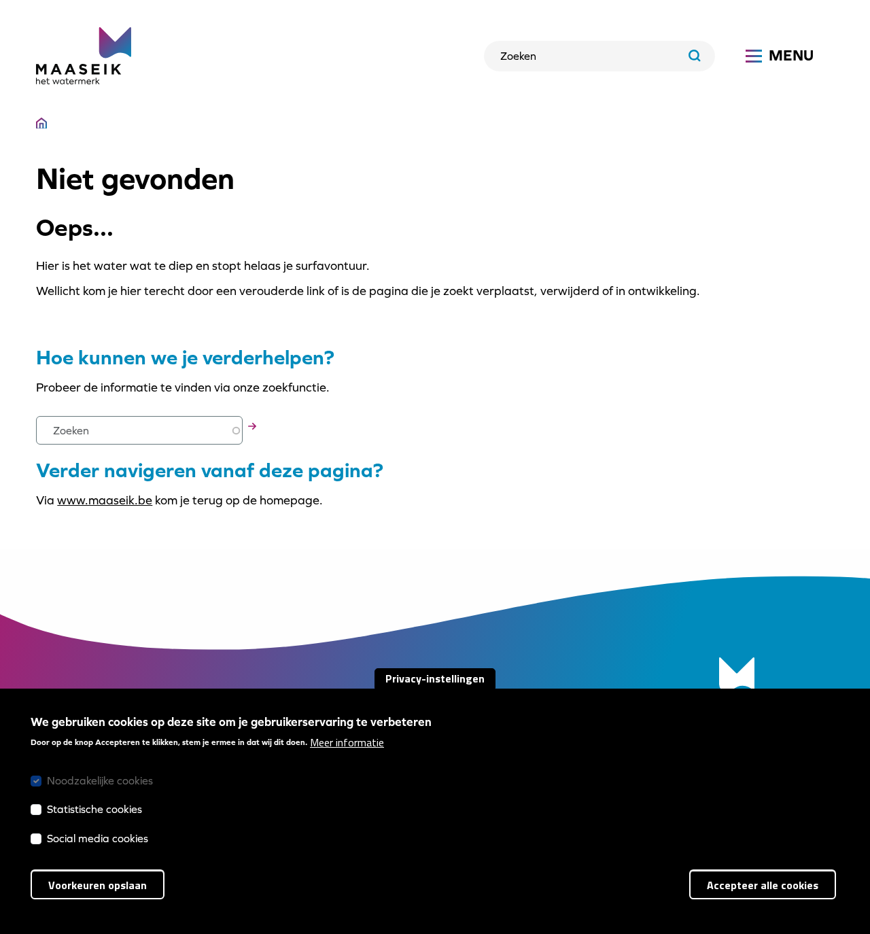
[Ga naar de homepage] (83, 55)
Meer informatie (347, 742)
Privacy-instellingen (435, 678)
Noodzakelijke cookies (100, 781)
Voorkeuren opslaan (97, 885)
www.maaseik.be (104, 500)
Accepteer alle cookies (762, 885)
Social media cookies (97, 838)
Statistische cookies (94, 809)
